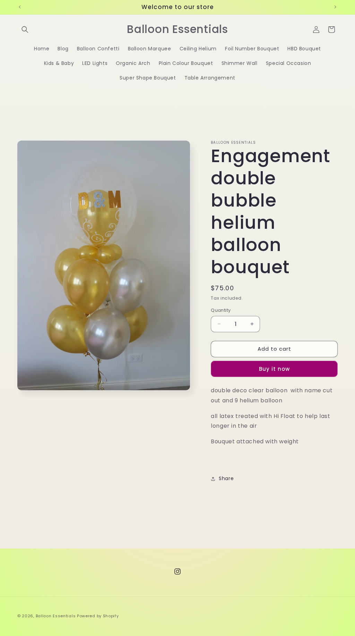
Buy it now (274, 369)
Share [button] (226, 478)
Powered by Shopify (98, 616)
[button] (25, 29)
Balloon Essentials (56, 616)
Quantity (221, 310)
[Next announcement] (335, 7)
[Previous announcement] (19, 7)
